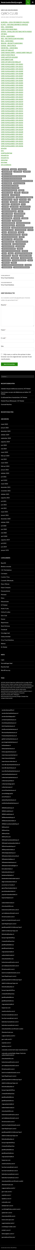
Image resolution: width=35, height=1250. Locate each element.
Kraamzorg (6, 227)
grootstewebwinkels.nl (8, 891)
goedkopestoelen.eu (8, 948)
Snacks (11, 253)
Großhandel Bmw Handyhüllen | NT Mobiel (14, 397)
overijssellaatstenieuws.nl (9, 774)
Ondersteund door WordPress (9, 1247)
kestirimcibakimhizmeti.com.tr (11, 920)
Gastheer (5, 206)
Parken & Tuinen (7, 239)
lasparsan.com (6, 1008)
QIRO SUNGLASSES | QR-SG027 (12, 134)
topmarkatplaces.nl (7, 897)
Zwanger (28, 265)
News (2, 598)
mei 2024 (4, 448)
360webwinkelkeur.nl (8, 859)
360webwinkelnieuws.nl (9, 862)
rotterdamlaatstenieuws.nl (10, 777)
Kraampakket (17, 220)
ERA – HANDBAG (7, 27)
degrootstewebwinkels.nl (9, 881)
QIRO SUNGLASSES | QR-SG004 (12, 83)
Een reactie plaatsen (16, 17)
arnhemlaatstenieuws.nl (9, 719)
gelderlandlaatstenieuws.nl (10, 739)
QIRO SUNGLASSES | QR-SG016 (12, 108)
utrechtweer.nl (6, 796)
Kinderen (25, 218)
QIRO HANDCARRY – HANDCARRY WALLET (16, 52)
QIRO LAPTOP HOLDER (9, 57)
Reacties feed (5, 667)
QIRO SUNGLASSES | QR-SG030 (12, 127)
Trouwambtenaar (26, 258)
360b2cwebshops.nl (8, 814)
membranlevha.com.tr (8, 1011)
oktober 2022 (5, 473)
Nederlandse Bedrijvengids (11, 2)
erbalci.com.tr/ (6, 1230)
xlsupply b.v (5, 155)
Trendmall (4, 629)
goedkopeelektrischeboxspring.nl (12, 927)
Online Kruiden (5, 612)
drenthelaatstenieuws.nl (9, 723)
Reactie (4, 305)
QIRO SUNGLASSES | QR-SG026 (12, 136)
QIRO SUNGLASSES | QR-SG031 (12, 125)
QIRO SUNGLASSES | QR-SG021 (12, 141)
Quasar (3, 619)
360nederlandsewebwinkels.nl (11, 843)
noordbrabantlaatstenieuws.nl (11, 764)
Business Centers (7, 192)
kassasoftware (7, 216)
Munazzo (3, 594)
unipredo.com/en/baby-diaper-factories (14, 1053)
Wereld (14, 262)
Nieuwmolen (5, 601)
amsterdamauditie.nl (8, 710)
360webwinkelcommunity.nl (10, 856)
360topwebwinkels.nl (8, 849)
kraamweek (20, 225)
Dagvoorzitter (7, 199)
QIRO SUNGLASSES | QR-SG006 (12, 78)
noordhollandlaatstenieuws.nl (11, 771)
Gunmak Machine (6, 404)
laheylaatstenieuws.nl (8, 748)
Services (25, 251)
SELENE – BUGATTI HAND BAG (12, 43)
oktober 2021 (5, 494)
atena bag (4, 160)
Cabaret (17, 192)
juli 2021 (3, 501)
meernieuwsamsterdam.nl (9, 755)
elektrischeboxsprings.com (10, 930)
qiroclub (4, 148)
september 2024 (6, 438)
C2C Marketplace (6, 570)
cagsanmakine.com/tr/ (8, 1036)
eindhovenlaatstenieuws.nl (10, 729)
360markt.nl (5, 827)
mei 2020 (4, 533)
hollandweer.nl (6, 745)
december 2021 (5, 487)
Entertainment (24, 202)
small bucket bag (6, 153)
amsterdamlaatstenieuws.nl (10, 713)
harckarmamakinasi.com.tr (10, 1018)
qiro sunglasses (6, 164)
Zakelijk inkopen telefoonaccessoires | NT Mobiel (16, 388)
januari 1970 (5, 550)
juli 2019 (3, 543)
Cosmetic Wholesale (7, 580)
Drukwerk (14, 202)
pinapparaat (18, 239)
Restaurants (20, 246)
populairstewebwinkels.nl (9, 894)
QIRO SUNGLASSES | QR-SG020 (12, 99)
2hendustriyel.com (7, 1032)
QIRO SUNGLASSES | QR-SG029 (12, 129)
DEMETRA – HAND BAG (9, 48)
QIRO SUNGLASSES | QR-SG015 (12, 111)
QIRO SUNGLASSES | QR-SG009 (12, 71)
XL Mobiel (4, 647)
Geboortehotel (25, 206)
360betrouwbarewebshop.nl (10, 824)
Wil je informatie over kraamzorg (13, 265)
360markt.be (5, 833)
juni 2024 (4, 445)
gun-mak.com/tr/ (7, 1039)
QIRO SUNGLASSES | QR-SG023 (12, 92)
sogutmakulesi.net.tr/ (8, 1223)
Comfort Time (15, 195)
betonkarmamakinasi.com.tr (10, 1025)
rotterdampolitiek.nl (8, 780)
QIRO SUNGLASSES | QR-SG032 (12, 122)
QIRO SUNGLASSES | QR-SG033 (12, 120)
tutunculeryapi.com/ (8, 1219)
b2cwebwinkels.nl (7, 869)
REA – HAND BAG (7, 41)
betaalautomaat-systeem (10, 185)
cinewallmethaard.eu (8, 941)
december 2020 (5, 519)
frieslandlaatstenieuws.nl (9, 735)
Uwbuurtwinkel (5, 636)
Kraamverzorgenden (23, 223)
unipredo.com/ (6, 1202)
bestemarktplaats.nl (8, 875)
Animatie (13, 169)
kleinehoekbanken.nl (8, 934)
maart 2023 (4, 462)
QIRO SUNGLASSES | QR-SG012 (12, 118)
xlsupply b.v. (5, 157)
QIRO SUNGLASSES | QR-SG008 (12, 73)
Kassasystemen (5, 591)
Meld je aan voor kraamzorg (11, 234)
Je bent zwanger (7, 213)
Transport (15, 258)
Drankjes (5, 202)
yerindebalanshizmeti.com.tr (10, 913)
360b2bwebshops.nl (8, 808)
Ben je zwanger (7, 183)
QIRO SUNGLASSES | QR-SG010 (12, 69)
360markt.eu (5, 830)
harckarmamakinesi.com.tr (10, 1015)
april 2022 (4, 480)
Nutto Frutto (5, 608)
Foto (23, 204)
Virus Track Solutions (7, 277)
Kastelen (17, 218)
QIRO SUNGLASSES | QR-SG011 (12, 66)
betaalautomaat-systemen (11, 188)
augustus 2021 (5, 498)
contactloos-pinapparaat (24, 197)
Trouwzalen (6, 260)
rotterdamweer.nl (7, 787)
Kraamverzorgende (8, 223)
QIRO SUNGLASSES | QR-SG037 (12, 97)
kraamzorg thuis (8, 230)
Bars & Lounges (7, 174)
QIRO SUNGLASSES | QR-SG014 (12, 113)
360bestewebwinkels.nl (9, 820)
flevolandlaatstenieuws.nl (9, 732)
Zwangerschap (7, 267)
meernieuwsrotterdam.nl (9, 761)
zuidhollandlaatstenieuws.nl (10, 803)
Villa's (30, 260)
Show (4, 253)
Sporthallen (6, 255)
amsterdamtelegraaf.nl (8, 716)
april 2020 (4, 536)
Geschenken (6, 209)
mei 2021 (4, 508)
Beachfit (3, 563)
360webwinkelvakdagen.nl (10, 865)
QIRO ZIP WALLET (7, 50)
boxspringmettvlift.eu (8, 937)
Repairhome (4, 622)
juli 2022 (3, 477)
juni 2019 (4, 547)
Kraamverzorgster (8, 225)
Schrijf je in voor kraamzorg (11, 251)
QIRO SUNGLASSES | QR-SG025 (12, 139)
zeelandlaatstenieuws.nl (9, 800)
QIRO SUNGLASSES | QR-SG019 (12, 101)
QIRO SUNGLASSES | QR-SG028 (12, 132)
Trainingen (6, 258)
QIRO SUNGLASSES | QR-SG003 (12, 85)
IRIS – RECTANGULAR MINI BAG (12, 38)
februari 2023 (5, 466)
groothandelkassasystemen (20, 209)
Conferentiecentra (8, 197)
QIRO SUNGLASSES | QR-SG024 (12, 90)
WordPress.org (5, 670)
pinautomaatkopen (19, 244)
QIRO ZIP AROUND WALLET (11, 62)
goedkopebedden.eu (8, 944)
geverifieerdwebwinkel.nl (9, 888)
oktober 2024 (5, 434)
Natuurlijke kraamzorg (10, 237)
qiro (2, 150)
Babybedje (27, 171)
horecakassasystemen (9, 211)
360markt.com (6, 836)
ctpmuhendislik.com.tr (8, 1216)
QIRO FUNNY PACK (8, 55)
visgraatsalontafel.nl (8, 951)
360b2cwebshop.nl (7, 811)
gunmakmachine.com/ (8, 1237)
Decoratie (23, 199)
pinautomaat (7, 244)
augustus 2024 (5, 441)
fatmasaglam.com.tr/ (8, 1233)
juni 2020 (4, 529)
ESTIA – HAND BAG (8, 36)
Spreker (15, 255)
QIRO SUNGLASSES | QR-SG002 (12, 87)
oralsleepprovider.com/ (9, 1226)
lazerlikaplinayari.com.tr (9, 923)
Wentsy (3, 643)
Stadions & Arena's (25, 255)
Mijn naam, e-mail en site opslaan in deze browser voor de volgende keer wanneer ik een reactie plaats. (16, 356)
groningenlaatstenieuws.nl (10, 742)
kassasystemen (7, 218)
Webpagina (6, 262)
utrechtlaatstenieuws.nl (9, 790)
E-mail (3, 338)
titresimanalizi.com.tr (8, 916)
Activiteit (5, 169)
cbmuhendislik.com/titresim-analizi (12, 1029)
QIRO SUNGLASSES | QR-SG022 (12, 94)
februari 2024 (5, 455)
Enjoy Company (5, 587)
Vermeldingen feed (6, 663)
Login (2, 660)
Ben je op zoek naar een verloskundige (14, 176)
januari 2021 (5, 515)
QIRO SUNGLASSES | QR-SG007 (12, 76)
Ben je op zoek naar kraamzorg (12, 178)
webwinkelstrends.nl (8, 902)
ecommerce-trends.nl (8, 885)
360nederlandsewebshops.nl (10, 840)
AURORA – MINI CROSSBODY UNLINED (15, 22)
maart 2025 (4, 424)
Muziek (25, 234)
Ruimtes (20, 248)
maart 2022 (4, 484)
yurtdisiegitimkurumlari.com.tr (11, 1209)
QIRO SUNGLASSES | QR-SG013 (12, 115)
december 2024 (5, 431)
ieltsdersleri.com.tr (7, 1205)
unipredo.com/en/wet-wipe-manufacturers (15, 1050)
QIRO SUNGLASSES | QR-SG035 (12, 143)
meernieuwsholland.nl (8, 758)
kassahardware (19, 213)
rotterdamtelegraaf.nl (8, 784)
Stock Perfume (5, 626)
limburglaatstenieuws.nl (9, 752)
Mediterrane (12, 232)
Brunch (21, 190)
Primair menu (32, 2)
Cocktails (5, 195)
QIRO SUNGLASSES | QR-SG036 (12, 146)
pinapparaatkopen (21, 241)
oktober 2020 (5, 522)
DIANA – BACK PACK (8, 45)
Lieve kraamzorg (21, 230)
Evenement (6, 204)
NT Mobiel (4, 605)
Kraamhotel (6, 220)
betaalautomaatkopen (10, 190)
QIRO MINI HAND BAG (9, 29)
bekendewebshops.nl (8, 872)
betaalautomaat (19, 183)
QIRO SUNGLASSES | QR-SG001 (12, 64)
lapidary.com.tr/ (6, 1046)
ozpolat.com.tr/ (6, 1043)
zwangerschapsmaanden (21, 267)
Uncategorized (13, 10)
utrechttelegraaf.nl (7, 793)
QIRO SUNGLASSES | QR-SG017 (12, 106)
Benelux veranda (6, 566)
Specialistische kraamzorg (24, 253)
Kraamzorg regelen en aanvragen (22, 227)
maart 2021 (4, 512)
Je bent (21, 211)
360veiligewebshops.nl (8, 853)
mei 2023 (4, 459)
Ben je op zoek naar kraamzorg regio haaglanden (17, 181)
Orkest (22, 237)
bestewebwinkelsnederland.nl (11, 878)
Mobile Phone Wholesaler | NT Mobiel (12, 401)
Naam (3, 330)
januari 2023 (5, 470)
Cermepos (4, 573)
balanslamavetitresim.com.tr (10, 909)
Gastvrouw (14, 206)
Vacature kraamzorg (19, 260)
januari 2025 (5, 427)
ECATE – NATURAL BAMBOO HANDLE (14, 24)
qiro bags (4, 162)
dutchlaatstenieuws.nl (8, 726)
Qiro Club (4, 10)
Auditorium (17, 171)
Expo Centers (15, 204)
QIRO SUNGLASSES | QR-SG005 (12, 80)
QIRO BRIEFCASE (7, 59)
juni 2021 (4, 505)
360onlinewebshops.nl (8, 846)
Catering (25, 192)
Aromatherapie (7, 171)
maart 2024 (4, 452)
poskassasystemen (8, 246)
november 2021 (5, 491)
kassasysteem (19, 216)
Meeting (21, 232)
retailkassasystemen (9, 248)
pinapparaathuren (8, 241)
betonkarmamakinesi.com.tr (10, 1022)
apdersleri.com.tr (7, 1212)
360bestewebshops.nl (8, 817)
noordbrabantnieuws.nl (9, 768)
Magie (4, 232)
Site (2, 346)
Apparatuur (22, 169)
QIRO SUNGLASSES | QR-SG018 (12, 104)
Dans (15, 199)
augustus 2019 (5, 540)
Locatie (30, 230)
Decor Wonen (5, 584)
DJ (29, 199)
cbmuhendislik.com (8, 906)
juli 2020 (3, 526)
